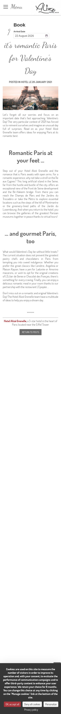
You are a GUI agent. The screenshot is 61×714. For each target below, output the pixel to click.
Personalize (51, 704)
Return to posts (30, 332)
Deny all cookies (32, 704)
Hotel (24, 82)
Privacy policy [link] (31, 709)
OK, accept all (12, 704)
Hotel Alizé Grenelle (15, 321)
